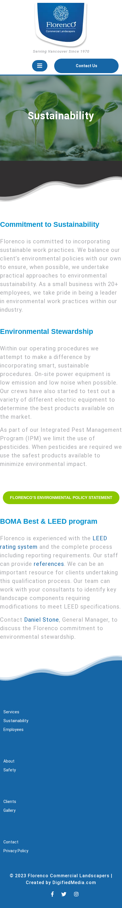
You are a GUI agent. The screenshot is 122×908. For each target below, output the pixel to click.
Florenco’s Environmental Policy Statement (61, 497)
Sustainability (15, 720)
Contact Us (89, 67)
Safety (9, 770)
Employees (13, 729)
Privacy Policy (15, 851)
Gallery (9, 810)
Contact (10, 842)
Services (11, 712)
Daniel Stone (41, 619)
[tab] (39, 65)
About (8, 761)
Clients (9, 801)
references (49, 563)
